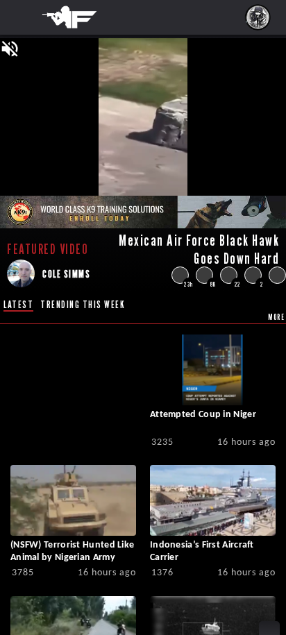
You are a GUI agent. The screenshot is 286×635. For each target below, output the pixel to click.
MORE (276, 317)
